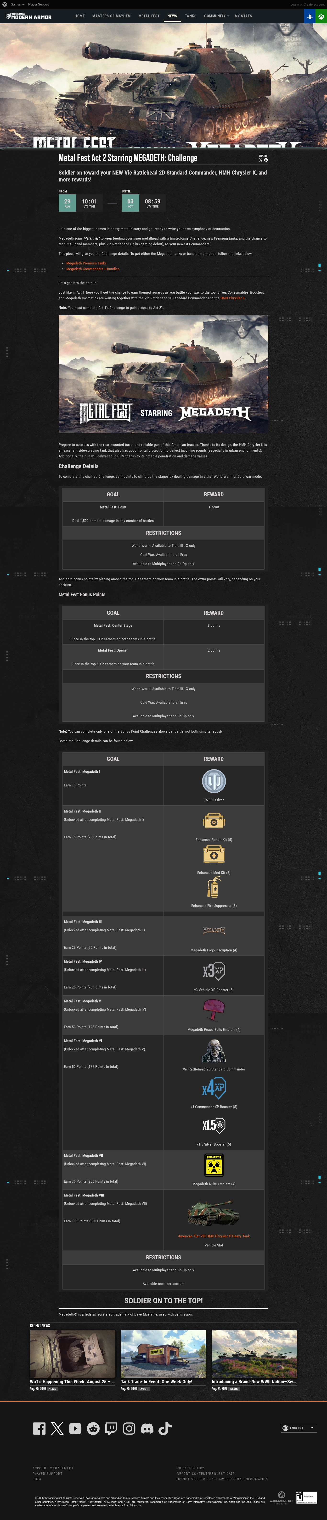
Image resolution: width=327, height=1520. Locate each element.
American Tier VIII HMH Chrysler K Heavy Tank (214, 1236)
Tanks (191, 16)
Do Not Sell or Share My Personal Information (222, 1479)
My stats (243, 16)
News (172, 16)
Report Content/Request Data (206, 1474)
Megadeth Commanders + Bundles (92, 269)
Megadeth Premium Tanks (86, 263)
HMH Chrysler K (232, 298)
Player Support (48, 1474)
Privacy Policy (190, 1468)
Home (80, 16)
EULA (37, 1479)
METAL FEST (149, 16)
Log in (295, 4)
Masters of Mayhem (111, 16)
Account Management (53, 1468)
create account (314, 4)
